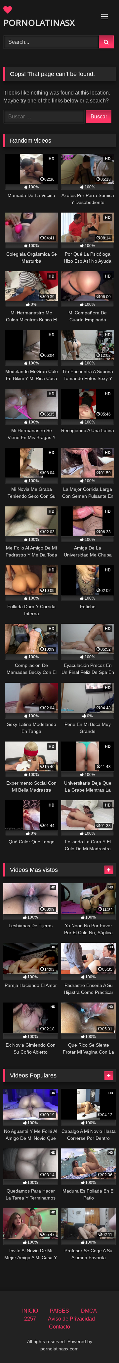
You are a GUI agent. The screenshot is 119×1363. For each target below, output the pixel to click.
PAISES (59, 1311)
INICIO (30, 1311)
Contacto (59, 1327)
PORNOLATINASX (39, 23)
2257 (30, 1319)
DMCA (89, 1311)
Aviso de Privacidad (71, 1319)
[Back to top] (98, 1343)
